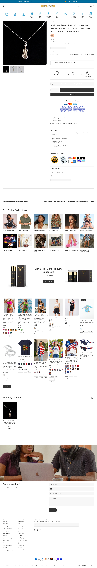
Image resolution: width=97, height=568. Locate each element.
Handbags (20, 535)
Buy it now (72, 94)
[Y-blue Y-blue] (70, 369)
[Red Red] (26, 364)
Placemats (5, 549)
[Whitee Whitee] (62, 370)
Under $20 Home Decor (8, 530)
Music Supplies (21, 530)
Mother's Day (21, 526)
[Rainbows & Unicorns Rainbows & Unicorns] (81, 328)
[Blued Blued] (57, 370)
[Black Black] (6, 330)
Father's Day (20, 528)
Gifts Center (5, 521)
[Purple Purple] (31, 364)
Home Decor (21, 521)
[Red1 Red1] (52, 370)
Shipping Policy (21, 547)
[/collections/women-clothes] (48, 463)
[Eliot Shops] (48, 6)
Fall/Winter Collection (22, 538)
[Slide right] (93, 398)
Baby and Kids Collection (8, 538)
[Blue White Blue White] (75, 369)
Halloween (5, 525)
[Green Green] (11, 333)
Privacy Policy (21, 549)
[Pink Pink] (3, 330)
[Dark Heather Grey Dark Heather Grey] (24, 364)
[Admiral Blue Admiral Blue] (16, 330)
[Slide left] (91, 398)
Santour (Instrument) (22, 540)
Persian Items (5, 542)
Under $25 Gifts (6, 526)
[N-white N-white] (70, 366)
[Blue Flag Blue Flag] (70, 372)
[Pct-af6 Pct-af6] (37, 372)
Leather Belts (21, 533)
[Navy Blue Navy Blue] (19, 364)
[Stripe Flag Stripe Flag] (68, 369)
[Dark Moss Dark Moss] (52, 324)
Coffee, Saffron (21, 542)
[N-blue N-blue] (68, 372)
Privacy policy (82, 565)
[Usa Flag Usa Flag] (66, 369)
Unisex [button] (60, 145)
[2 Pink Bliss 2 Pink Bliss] (8, 330)
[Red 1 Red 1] (73, 366)
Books (19, 531)
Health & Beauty (6, 540)
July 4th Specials (6, 531)
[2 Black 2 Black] (13, 330)
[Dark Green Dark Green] (21, 364)
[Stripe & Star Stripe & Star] (68, 366)
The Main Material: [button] (59, 138)
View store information (57, 120)
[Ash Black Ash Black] (3, 332)
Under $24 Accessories (8, 528)
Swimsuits (5, 543)
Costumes (20, 543)
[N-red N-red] (78, 366)
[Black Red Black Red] (73, 369)
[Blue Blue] (11, 330)
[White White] (50, 370)
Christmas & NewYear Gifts (8, 550)
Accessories (5, 537)
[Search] (3, 6)
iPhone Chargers (6, 533)
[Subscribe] (77, 525)
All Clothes (5, 535)
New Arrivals (5, 523)
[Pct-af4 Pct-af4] (35, 372)
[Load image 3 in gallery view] (20, 69)
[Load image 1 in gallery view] (6, 69)
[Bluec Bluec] (55, 370)
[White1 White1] (60, 370)
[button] (7, 15)
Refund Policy (21, 545)
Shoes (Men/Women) (7, 545)
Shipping (52, 41)
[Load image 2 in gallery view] (13, 69)
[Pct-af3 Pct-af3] (39, 372)
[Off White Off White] (3, 375)
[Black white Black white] (35, 328)
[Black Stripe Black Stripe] (6, 333)
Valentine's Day (21, 525)
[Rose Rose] (8, 332)
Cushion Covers (6, 547)
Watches (20, 523)
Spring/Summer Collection (23, 537)
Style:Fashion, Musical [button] (57, 137)
